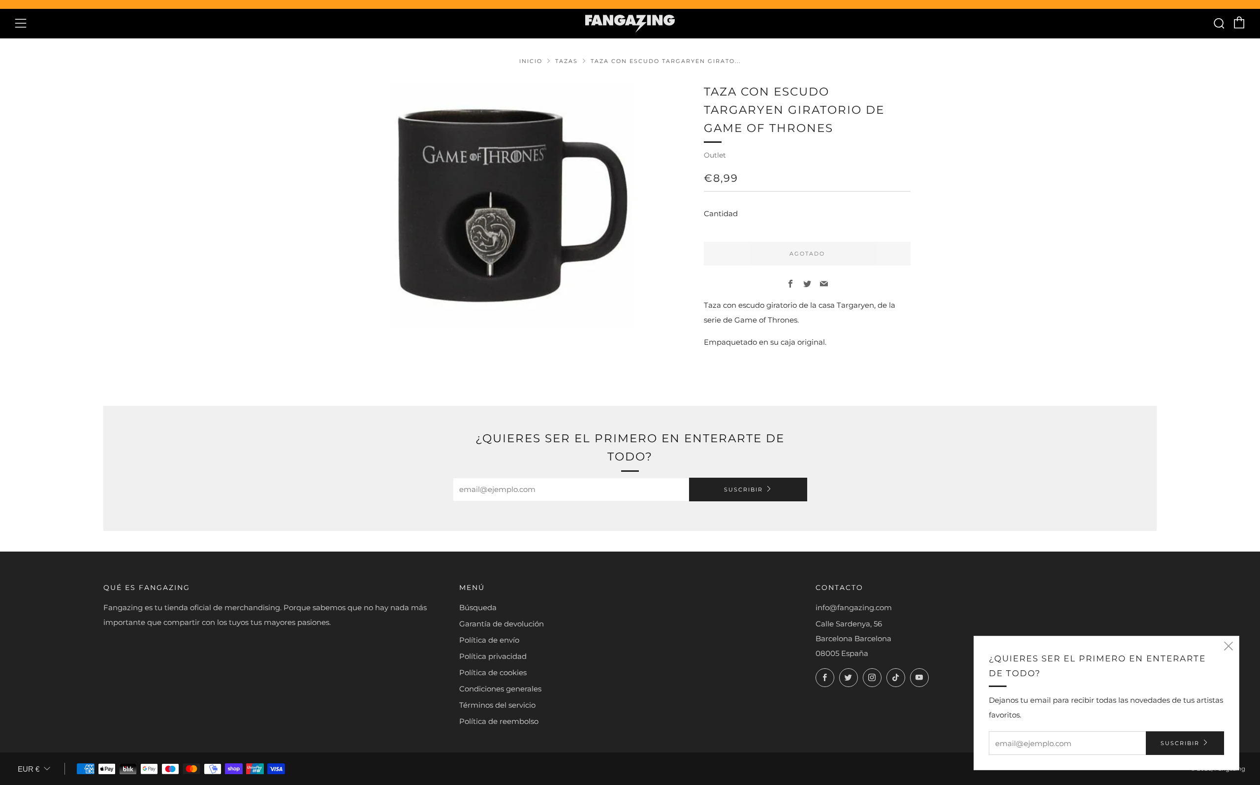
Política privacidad (493, 656)
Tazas (566, 61)
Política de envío (489, 640)
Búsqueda (478, 607)
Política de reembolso (498, 721)
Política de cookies (493, 672)
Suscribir (743, 489)
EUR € (28, 769)
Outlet (715, 155)
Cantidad (721, 213)
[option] (511, 205)
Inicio (530, 61)
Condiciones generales (500, 688)
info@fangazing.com (854, 607)
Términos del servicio (497, 705)
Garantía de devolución (501, 623)
